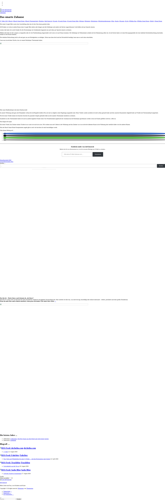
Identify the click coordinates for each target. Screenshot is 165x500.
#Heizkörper (94, 21)
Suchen (161, 166)
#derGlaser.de (48, 21)
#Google (55, 21)
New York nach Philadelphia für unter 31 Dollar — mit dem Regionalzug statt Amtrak (26, 459)
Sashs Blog (26, 470)
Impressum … (7, 493)
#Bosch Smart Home (18, 21)
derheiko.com (30, 448)
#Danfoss (41, 21)
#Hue (112, 21)
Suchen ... (2, 163)
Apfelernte (13, 440)
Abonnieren (98, 154)
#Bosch (10, 21)
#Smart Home (158, 21)
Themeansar (29, 488)
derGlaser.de (3, 482)
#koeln (117, 21)
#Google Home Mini (72, 21)
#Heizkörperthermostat (104, 21)
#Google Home (62, 21)
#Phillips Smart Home (143, 21)
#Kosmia (121, 21)
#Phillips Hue (132, 21)
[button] (4, 134)
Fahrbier (24, 455)
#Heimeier (87, 21)
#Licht (126, 21)
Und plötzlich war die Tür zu (11, 466)
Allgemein (3, 12)
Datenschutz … (7, 491)
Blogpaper (21, 488)
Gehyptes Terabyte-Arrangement (12, 473)
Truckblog (25, 462)
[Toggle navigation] (0, 8)
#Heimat (81, 21)
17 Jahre (5, 451)
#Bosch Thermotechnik (31, 21)
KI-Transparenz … (8, 494)
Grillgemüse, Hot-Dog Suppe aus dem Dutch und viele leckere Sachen (29, 439)
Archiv (2, 476)
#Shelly (152, 21)
